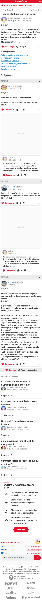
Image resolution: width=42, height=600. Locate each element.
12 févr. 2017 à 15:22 (14, 189)
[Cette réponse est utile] (17, 109)
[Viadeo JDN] (31, 592)
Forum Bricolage (18, 5)
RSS (25, 569)
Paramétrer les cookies (25, 571)
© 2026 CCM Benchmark (31, 573)
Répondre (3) (9, 47)
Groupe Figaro (19, 573)
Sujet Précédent (9, 10)
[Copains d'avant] (11, 592)
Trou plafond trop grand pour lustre (15, 63)
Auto (5, 550)
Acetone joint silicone (10, 58)
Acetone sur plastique (10, 61)
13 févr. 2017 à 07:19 (24, 21)
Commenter (9, 110)
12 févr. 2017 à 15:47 (14, 253)
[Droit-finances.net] (31, 588)
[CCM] (31, 583)
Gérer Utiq (36, 571)
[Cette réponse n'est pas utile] (23, 109)
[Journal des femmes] (11, 583)
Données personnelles (9, 571)
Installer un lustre (8, 69)
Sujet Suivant (34, 10)
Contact (8, 569)
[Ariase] (11, 597)
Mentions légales (8, 573)
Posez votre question (29, 370)
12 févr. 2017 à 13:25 (14, 88)
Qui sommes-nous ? (9, 567)
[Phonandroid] (31, 597)
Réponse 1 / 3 (6, 81)
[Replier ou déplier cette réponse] (40, 81)
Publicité (36, 567)
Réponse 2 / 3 (6, 182)
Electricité (30, 5)
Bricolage (6, 553)
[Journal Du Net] (11, 588)
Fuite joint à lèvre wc (9, 66)
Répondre (12, 370)
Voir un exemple (34, 546)
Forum (7, 5)
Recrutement (32, 569)
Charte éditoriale (27, 567)
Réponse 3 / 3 (6, 277)
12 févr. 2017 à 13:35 (14, 160)
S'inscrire (21, 529)
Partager (22, 47)
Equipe (19, 567)
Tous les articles (17, 569)
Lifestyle (6, 547)
